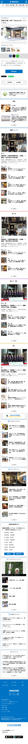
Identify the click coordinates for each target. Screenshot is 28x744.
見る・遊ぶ (12, 5)
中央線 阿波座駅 (8, 544)
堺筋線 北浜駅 (8, 549)
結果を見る (19, 553)
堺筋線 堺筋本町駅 (9, 547)
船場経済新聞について (6, 699)
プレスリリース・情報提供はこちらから (10, 701)
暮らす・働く (21, 5)
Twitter (14, 694)
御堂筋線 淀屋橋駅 (9, 535)
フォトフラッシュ (5, 17)
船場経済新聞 (14, 2)
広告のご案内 (4, 707)
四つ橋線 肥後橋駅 (9, 539)
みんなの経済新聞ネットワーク (14, 725)
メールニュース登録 (6, 711)
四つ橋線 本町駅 (8, 537)
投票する (9, 553)
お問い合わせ (4, 705)
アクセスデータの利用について (8, 703)
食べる (7, 5)
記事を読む (14, 71)
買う (17, 5)
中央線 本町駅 (8, 542)
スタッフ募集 (4, 709)
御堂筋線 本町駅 (8, 532)
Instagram (17, 694)
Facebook (10, 694)
